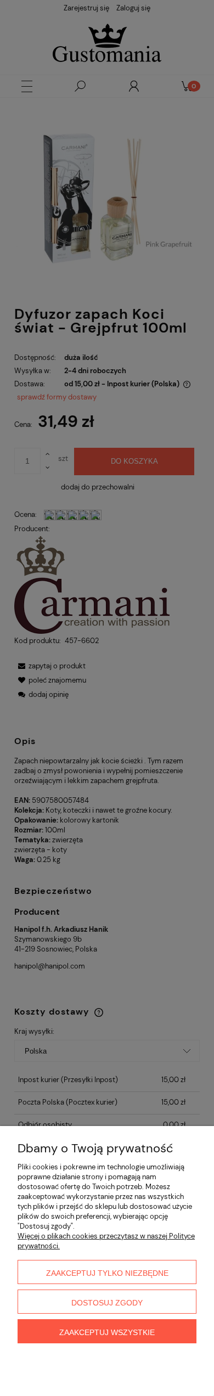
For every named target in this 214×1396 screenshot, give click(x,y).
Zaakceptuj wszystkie (107, 1332)
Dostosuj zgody (107, 1302)
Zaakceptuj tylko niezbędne (107, 1273)
